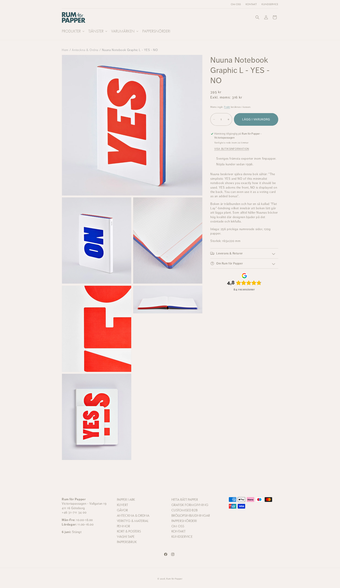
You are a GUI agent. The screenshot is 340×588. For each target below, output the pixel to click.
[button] (72, 31)
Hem (65, 50)
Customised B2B (184, 510)
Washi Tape (126, 537)
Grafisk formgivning (189, 505)
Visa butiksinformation (231, 148)
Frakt (227, 107)
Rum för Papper (174, 579)
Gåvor (122, 510)
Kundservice (182, 537)
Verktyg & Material (132, 521)
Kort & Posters (129, 531)
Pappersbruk (127, 542)
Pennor (123, 526)
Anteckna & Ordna (85, 50)
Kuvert (122, 505)
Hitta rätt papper (184, 500)
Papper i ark (126, 500)
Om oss (177, 526)
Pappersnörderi (184, 521)
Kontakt (178, 531)
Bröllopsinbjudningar (190, 515)
